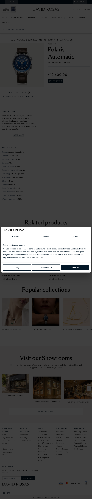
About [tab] (76, 236)
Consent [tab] (16, 236)
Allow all (75, 267)
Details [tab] (46, 236)
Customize (44, 267)
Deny (17, 267)
